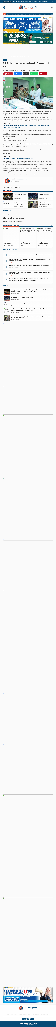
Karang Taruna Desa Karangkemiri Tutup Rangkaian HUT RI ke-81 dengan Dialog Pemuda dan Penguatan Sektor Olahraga (31, 290)
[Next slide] (52, 225)
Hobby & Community (44, 14)
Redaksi (15, 1014)
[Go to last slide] (50, 225)
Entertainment (28, 14)
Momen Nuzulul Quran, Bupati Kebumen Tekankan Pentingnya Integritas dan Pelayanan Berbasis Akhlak (26, 126)
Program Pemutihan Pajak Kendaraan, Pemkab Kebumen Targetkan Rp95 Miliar (27, 244)
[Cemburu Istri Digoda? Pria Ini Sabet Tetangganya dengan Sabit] (11, 233)
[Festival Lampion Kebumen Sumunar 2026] (33, 196)
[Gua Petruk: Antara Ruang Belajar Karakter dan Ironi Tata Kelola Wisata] (7, 304)
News (7, 14)
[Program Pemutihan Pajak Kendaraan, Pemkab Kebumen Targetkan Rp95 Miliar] (28, 233)
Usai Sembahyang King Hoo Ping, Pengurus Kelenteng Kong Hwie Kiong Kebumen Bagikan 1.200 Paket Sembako (30, 309)
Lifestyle (35, 14)
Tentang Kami (10, 1014)
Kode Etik (20, 1014)
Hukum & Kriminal (42, 240)
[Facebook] (23, 1019)
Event (22, 14)
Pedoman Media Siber (44, 1014)
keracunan (9, 187)
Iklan (33, 1014)
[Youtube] (28, 1019)
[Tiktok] (33, 1019)
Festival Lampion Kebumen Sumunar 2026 (44, 196)
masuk (10, 221)
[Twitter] (31, 1019)
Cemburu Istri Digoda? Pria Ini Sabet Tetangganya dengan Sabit (10, 244)
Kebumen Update (21, 179)
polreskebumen (16, 187)
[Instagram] (25, 1019)
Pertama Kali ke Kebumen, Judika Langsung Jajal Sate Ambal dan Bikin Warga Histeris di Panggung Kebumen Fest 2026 (28, 279)
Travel (12, 14)
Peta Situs (37, 1014)
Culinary (17, 14)
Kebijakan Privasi (26, 1014)
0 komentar (36, 70)
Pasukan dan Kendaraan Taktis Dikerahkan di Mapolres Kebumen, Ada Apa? (30, 254)
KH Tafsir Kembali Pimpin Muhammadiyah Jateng (18, 158)
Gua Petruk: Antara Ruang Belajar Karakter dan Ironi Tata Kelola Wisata (30, 303)
